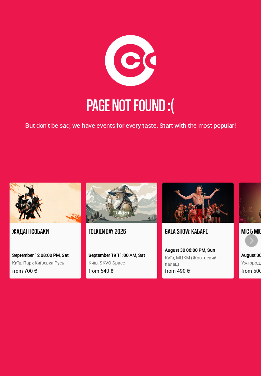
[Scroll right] (251, 240)
